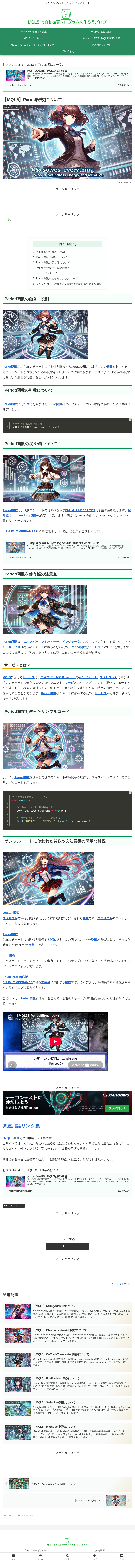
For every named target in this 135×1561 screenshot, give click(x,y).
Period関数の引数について (51, 257)
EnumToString (16, 977)
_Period (22, 515)
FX (17, 1138)
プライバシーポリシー (35, 1550)
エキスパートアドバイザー (41, 641)
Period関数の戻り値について (53, 262)
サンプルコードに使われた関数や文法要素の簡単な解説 (69, 283)
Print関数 (9, 955)
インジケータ (71, 641)
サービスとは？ (48, 273)
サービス (14, 647)
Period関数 (10, 366)
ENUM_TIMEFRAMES (80, 510)
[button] (67, 1246)
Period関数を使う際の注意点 (53, 267)
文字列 (45, 982)
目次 (62, 244)
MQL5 (7, 677)
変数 (34, 515)
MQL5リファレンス (15, 1205)
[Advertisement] (67, 199)
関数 (110, 366)
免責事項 (100, 1550)
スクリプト (90, 641)
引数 (27, 404)
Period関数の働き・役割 (50, 251)
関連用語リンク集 (21, 1125)
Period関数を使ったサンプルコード (57, 278)
